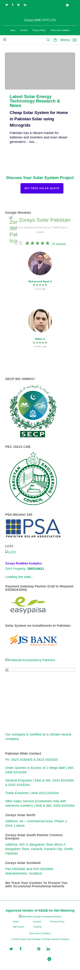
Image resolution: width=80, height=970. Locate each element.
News (16, 921)
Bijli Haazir (18, 927)
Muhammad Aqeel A (40, 281)
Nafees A (40, 339)
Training (37, 927)
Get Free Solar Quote (42, 188)
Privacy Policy (57, 921)
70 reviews (59, 244)
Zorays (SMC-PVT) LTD (40, 20)
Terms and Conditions (40, 933)
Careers (37, 921)
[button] (68, 40)
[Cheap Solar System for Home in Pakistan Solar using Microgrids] (40, 71)
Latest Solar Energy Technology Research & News (35, 101)
